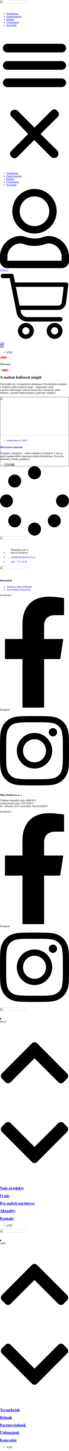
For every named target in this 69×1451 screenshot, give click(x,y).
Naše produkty (12, 1188)
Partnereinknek (14, 16)
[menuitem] (9, 352)
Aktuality (8, 1211)
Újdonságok (12, 22)
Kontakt (7, 1218)
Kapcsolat (11, 25)
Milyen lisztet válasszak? (11, 447)
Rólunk (10, 19)
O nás (4, 1196)
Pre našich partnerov (17, 1203)
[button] (34, 99)
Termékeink (12, 13)
